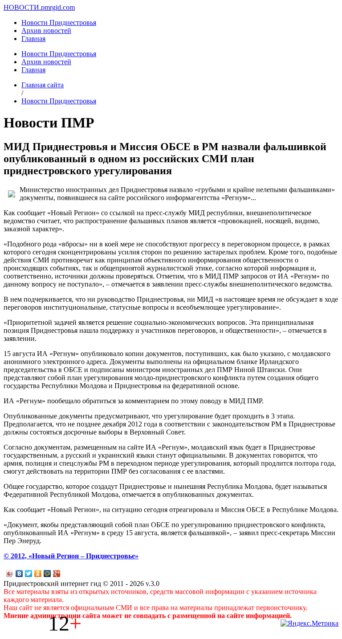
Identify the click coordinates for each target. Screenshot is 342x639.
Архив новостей (46, 30)
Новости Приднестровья (58, 22)
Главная (33, 38)
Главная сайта (42, 85)
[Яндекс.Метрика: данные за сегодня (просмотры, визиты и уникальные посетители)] (309, 623)
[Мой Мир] (47, 573)
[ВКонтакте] (19, 573)
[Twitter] (28, 573)
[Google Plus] (56, 573)
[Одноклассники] (38, 573)
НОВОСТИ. (22, 7)
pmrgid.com (58, 7)
